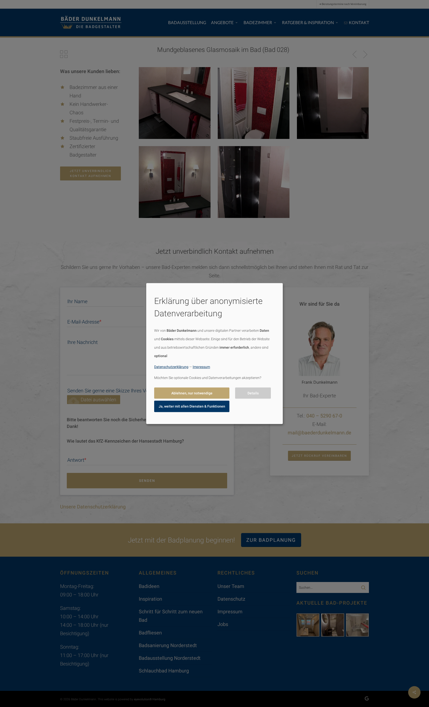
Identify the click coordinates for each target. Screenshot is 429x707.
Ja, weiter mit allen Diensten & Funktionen (192, 406)
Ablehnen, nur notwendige (192, 393)
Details (253, 393)
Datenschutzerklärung (171, 367)
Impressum (201, 367)
